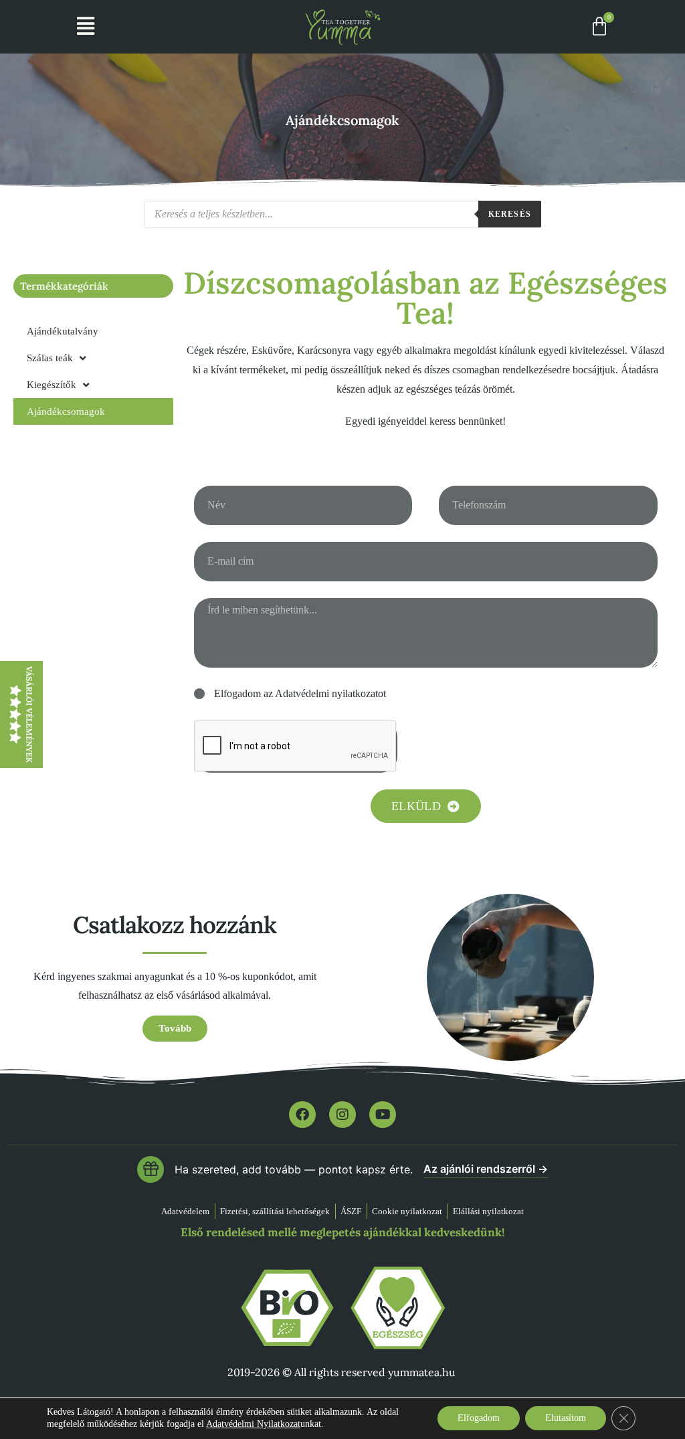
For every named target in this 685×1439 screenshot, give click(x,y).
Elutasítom (565, 1418)
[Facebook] (302, 1114)
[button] (85, 26)
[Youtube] (382, 1114)
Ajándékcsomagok (66, 411)
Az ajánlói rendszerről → (485, 1168)
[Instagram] (342, 1114)
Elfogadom (479, 1418)
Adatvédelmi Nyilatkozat (253, 1424)
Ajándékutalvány (62, 331)
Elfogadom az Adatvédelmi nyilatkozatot (300, 693)
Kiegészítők (51, 384)
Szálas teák (50, 358)
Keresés (509, 214)
